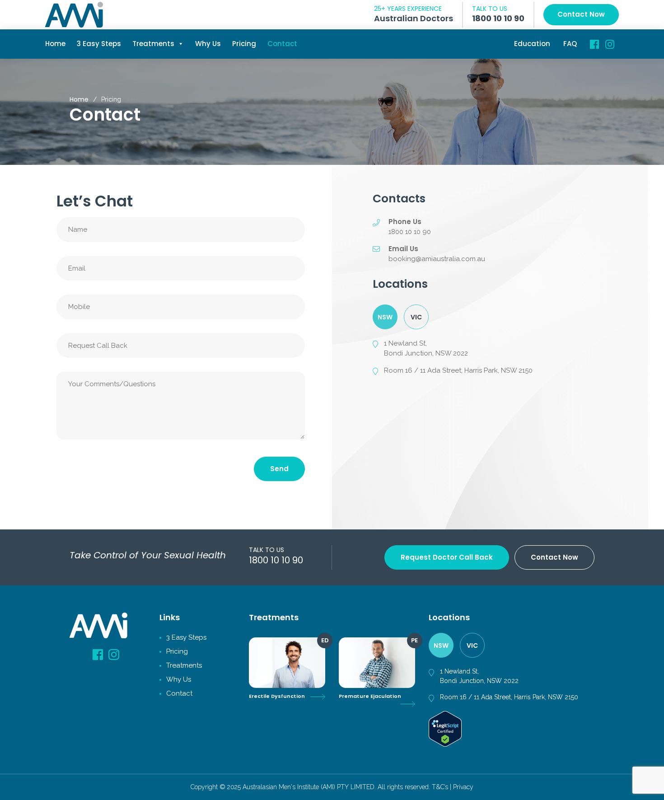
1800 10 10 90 (498, 18)
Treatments (153, 43)
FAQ (570, 43)
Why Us (208, 43)
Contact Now (581, 14)
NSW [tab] (385, 317)
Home (55, 43)
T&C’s (440, 787)
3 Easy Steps (99, 43)
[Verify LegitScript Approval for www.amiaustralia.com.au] (445, 728)
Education (532, 43)
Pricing (244, 43)
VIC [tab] (416, 317)
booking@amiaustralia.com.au (436, 259)
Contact (282, 43)
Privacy (463, 787)
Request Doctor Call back (447, 557)
